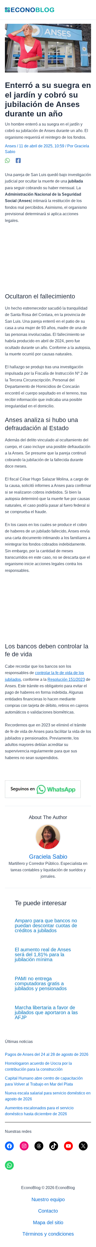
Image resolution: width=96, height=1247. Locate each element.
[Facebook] (18, 160)
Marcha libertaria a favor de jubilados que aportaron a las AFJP (46, 1012)
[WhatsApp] (7, 160)
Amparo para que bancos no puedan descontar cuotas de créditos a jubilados (46, 925)
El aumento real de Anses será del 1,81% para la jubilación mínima (43, 954)
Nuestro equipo (48, 1199)
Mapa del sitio (48, 1222)
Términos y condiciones (48, 1234)
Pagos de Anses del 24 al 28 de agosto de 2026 (46, 1054)
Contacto (48, 1211)
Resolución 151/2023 (66, 679)
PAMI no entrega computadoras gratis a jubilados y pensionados (41, 983)
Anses (10, 146)
